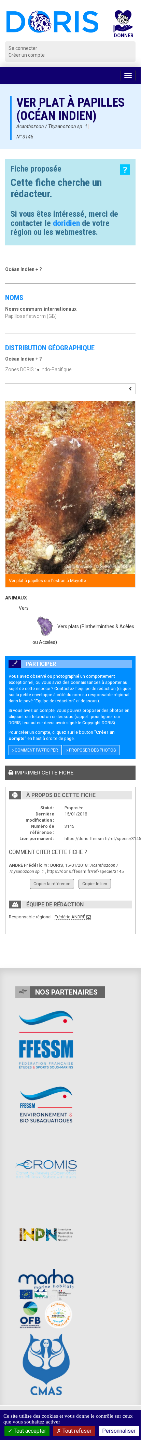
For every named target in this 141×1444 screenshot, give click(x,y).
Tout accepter (29, 1431)
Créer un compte (27, 55)
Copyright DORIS (98, 722)
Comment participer (36, 750)
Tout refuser (76, 1431)
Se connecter (23, 48)
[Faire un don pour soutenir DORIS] (123, 25)
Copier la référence (51, 883)
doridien (66, 223)
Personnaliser (119, 1431)
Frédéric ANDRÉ (70, 916)
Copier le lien (94, 883)
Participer (40, 664)
